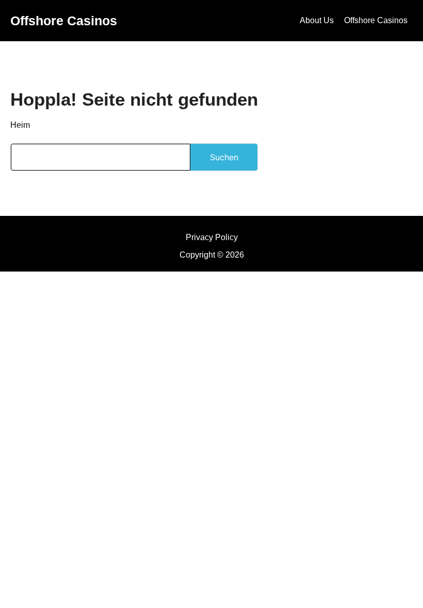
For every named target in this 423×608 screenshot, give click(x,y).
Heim (20, 125)
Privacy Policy (212, 237)
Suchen (224, 157)
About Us (317, 20)
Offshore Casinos (63, 20)
